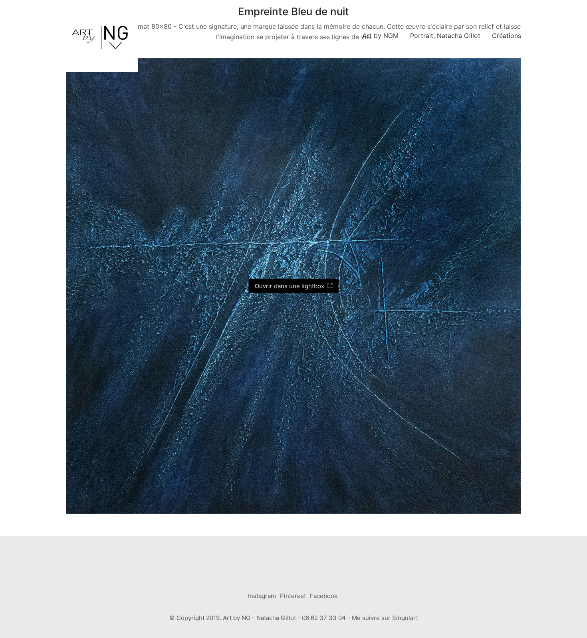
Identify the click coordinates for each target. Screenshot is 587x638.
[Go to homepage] (102, 36)
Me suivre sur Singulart (385, 618)
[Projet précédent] (542, 629)
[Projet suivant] (578, 629)
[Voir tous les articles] (560, 629)
